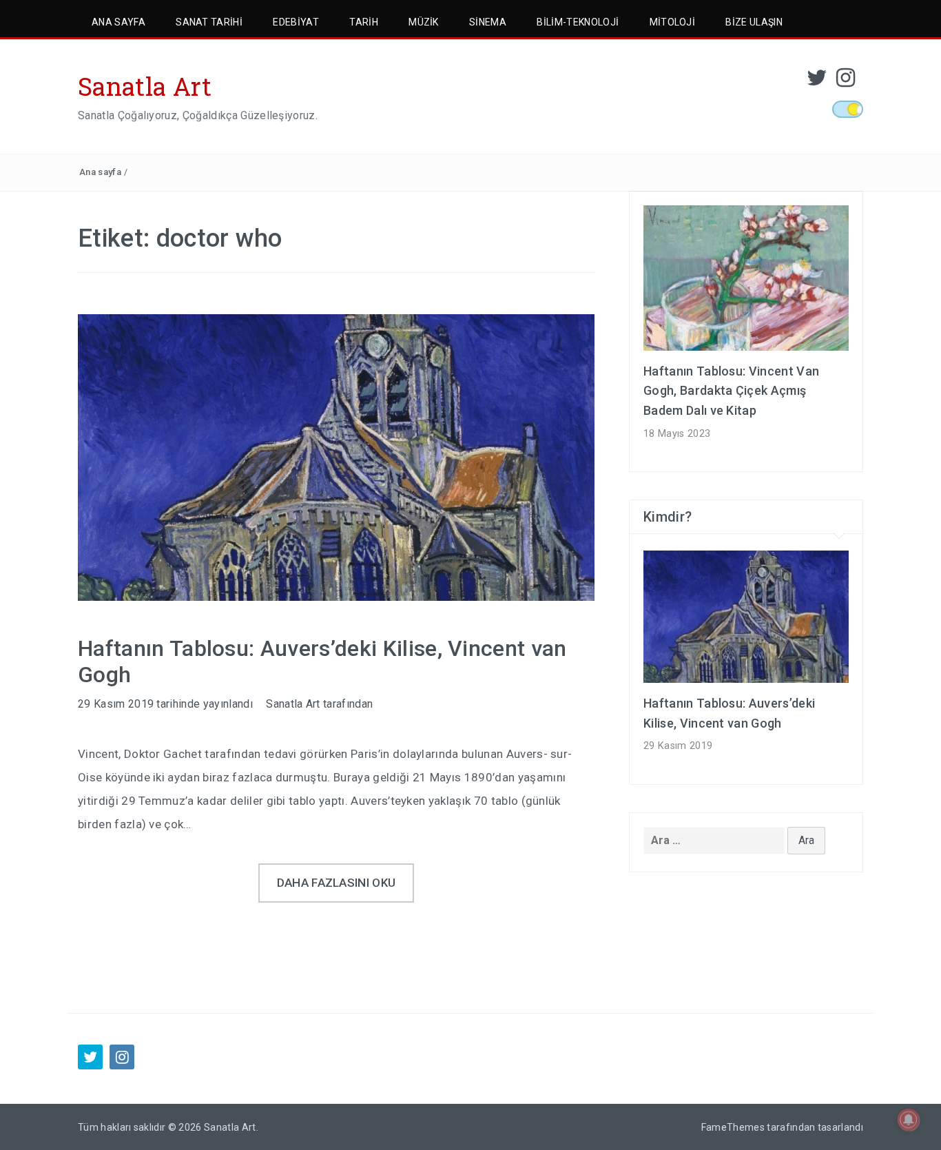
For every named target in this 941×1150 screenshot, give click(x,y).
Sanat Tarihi (209, 22)
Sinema (487, 22)
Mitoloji (673, 22)
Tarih (363, 22)
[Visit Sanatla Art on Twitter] (817, 81)
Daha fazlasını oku (336, 883)
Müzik (424, 22)
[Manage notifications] (909, 1120)
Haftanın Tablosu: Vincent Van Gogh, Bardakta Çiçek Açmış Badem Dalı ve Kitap (731, 391)
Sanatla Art (145, 86)
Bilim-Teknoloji (578, 22)
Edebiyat (296, 22)
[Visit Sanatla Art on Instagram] (845, 81)
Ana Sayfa (118, 22)
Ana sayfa (100, 172)
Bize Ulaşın (754, 22)
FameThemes (733, 1127)
